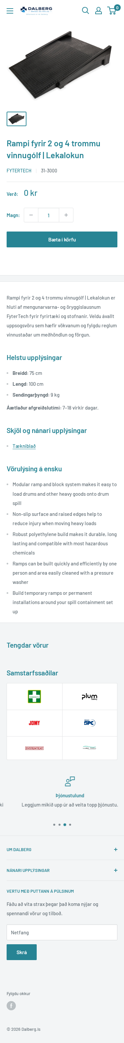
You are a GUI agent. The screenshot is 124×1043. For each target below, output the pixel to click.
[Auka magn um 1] (66, 215)
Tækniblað (24, 446)
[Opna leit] (85, 10)
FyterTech (19, 170)
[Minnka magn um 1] (31, 215)
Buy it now (62, 260)
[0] (112, 11)
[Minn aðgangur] (98, 10)
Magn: (13, 215)
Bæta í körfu (62, 239)
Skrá (22, 952)
